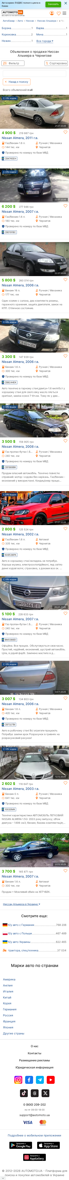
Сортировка (58, 63)
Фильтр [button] (14, 63)
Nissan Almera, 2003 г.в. (20, 789)
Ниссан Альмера (46, 20)
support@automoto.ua (34, 1115)
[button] (65, 13)
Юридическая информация (34, 1067)
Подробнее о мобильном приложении (34, 1135)
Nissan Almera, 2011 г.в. (20, 138)
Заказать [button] (53, 3)
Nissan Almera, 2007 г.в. (20, 211)
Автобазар (9, 20)
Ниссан (30, 20)
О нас (34, 1046)
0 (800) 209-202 (34, 1104)
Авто (20, 20)
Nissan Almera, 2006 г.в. (20, 285)
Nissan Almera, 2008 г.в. (20, 446)
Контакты (34, 1053)
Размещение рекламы (34, 1060)
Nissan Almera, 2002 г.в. (20, 534)
